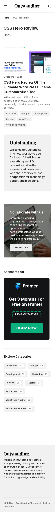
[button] (5, 6)
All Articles (11, 113)
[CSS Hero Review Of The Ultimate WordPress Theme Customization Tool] (27, 59)
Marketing (39, 374)
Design (25, 113)
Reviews (10, 119)
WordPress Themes (18, 408)
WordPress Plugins (15, 124)
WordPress (25, 119)
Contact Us (20, 247)
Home (6, 17)
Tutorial (33, 382)
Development (41, 113)
